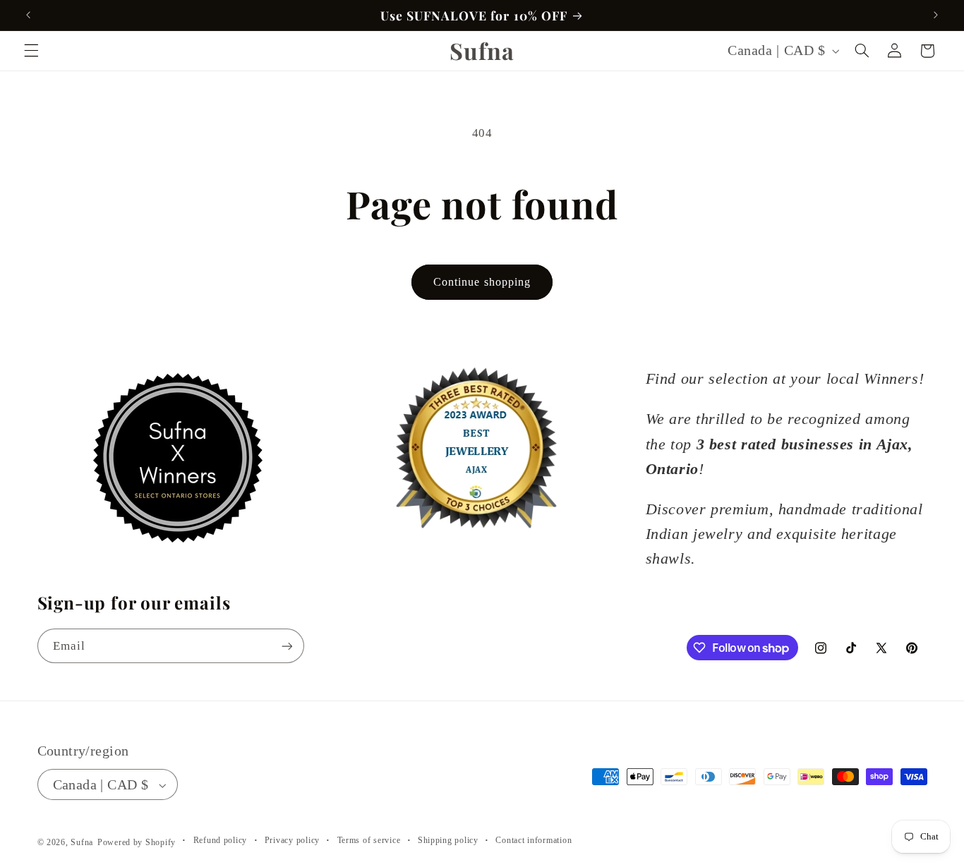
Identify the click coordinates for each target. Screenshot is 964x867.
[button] (31, 51)
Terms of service (369, 841)
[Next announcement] (935, 15)
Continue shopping (482, 282)
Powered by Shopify (136, 843)
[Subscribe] (286, 646)
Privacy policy (292, 841)
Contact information (533, 841)
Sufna (82, 843)
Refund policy (220, 841)
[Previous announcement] (28, 15)
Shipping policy (448, 841)
